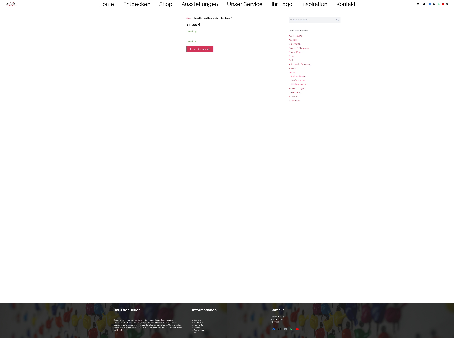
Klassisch (293, 68)
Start (188, 18)
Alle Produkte (295, 36)
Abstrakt (293, 40)
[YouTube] (443, 4)
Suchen (337, 19)
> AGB (194, 332)
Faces (292, 56)
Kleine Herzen (298, 76)
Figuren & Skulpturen (299, 48)
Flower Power (296, 52)
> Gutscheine (197, 322)
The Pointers (295, 92)
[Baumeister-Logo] (11, 4)
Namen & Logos (297, 88)
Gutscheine (294, 100)
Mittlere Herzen (299, 84)
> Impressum (197, 327)
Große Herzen (298, 80)
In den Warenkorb (200, 49)
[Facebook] (430, 4)
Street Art (294, 96)
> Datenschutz (198, 330)
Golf (291, 60)
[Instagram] (434, 4)
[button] (360, 4)
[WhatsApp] (439, 4)
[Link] (424, 4)
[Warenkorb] (417, 4)
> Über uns (196, 320)
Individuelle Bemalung (300, 64)
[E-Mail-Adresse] (285, 329)
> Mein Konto (197, 325)
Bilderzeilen (295, 44)
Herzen (292, 72)
